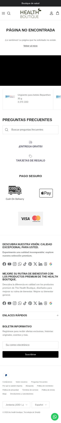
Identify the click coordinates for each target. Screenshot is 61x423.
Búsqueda (29, 386)
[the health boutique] (30, 13)
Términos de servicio (30, 390)
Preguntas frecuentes (39, 382)
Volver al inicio (30, 46)
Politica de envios (48, 390)
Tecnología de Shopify (32, 412)
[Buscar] (10, 13)
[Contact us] (54, 416)
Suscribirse (30, 354)
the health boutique (15, 412)
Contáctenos (7, 382)
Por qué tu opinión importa (12, 386)
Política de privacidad (11, 390)
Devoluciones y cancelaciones (21, 394)
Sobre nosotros (22, 382)
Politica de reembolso (45, 386)
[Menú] (3, 13)
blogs (5, 394)
